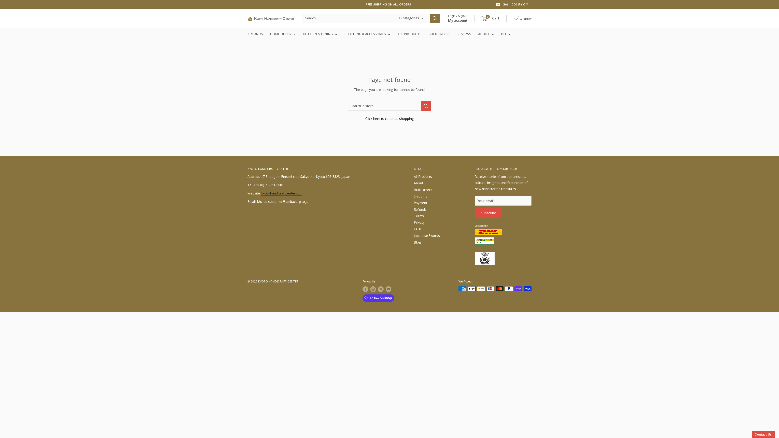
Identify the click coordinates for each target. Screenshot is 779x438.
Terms (419, 216)
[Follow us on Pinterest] (381, 289)
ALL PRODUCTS (409, 34)
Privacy (419, 222)
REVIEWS (464, 34)
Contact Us (763, 434)
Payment (420, 203)
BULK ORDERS (439, 34)
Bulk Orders (423, 190)
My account (458, 20)
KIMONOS (255, 34)
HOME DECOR (280, 34)
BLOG (505, 34)
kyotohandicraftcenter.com (281, 193)
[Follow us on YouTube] (388, 289)
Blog (417, 242)
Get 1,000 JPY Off (515, 4)
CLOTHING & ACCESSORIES (365, 34)
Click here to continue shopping (389, 118)
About (418, 183)
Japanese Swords (427, 235)
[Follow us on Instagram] (373, 289)
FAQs (418, 229)
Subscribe (488, 213)
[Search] (435, 18)
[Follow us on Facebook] (365, 289)
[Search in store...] (426, 106)
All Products (423, 176)
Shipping (420, 196)
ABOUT (484, 34)
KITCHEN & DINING (318, 34)
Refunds (420, 209)
